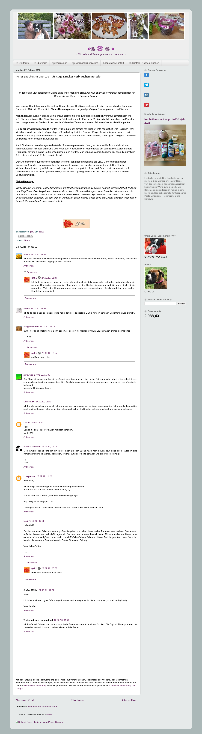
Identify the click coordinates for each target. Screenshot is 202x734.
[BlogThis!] (22, 236)
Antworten (29, 266)
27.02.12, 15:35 (42, 375)
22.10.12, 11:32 (46, 590)
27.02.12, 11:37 (49, 278)
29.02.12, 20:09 (49, 568)
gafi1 (34, 278)
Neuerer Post (25, 700)
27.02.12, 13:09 (47, 326)
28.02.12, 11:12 (49, 446)
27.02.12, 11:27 (38, 254)
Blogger (49, 714)
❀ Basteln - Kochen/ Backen (144, 63)
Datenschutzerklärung (35, 685)
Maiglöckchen (31, 326)
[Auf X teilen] (25, 236)
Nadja (27, 254)
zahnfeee (28, 375)
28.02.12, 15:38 (37, 521)
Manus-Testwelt (32, 446)
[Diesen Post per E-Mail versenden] (19, 236)
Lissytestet (30, 476)
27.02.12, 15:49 (43, 402)
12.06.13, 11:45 (61, 620)
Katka (27, 308)
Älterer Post (129, 700)
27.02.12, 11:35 (38, 308)
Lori (26, 521)
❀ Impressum (59, 63)
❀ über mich (40, 63)
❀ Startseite (22, 63)
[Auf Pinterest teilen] (31, 236)
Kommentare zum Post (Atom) (43, 706)
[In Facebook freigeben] (28, 236)
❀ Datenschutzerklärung (85, 63)
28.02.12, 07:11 (39, 422)
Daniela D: (29, 402)
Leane (27, 422)
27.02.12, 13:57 (49, 353)
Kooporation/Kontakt (113, 63)
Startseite (77, 700)
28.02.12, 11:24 (44, 476)
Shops (27, 240)
